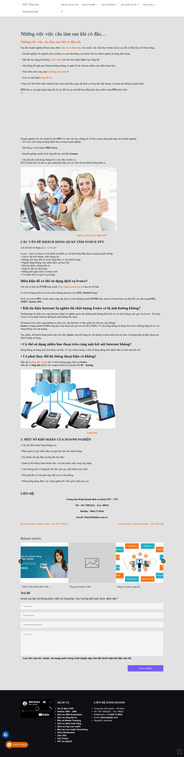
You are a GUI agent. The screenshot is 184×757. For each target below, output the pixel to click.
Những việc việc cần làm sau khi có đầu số (50, 42)
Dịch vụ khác (148, 5)
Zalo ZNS (61, 735)
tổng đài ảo (46, 77)
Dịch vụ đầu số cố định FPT (92, 235)
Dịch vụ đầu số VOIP (129, 5)
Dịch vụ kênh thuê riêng (69, 723)
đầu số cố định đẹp (71, 47)
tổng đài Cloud (39, 362)
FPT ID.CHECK (64, 741)
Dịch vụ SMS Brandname (69, 714)
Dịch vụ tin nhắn (88, 5)
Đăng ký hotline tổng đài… (129, 587)
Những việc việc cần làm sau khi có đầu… (63, 34)
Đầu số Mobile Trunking (69, 720)
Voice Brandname (66, 732)
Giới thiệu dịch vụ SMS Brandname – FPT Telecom (140, 524)
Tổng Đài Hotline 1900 (80, 587)
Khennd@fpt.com (109, 717)
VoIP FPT (92, 433)
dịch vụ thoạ (47, 247)
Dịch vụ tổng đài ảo (67, 717)
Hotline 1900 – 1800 (66, 711)
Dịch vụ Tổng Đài (108, 5)
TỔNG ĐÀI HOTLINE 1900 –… (37, 587)
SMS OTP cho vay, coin (69, 5)
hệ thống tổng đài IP (58, 71)
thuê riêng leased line (69, 286)
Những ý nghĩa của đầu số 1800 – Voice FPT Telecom (44, 524)
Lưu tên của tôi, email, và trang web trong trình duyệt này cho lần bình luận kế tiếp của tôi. (77, 658)
